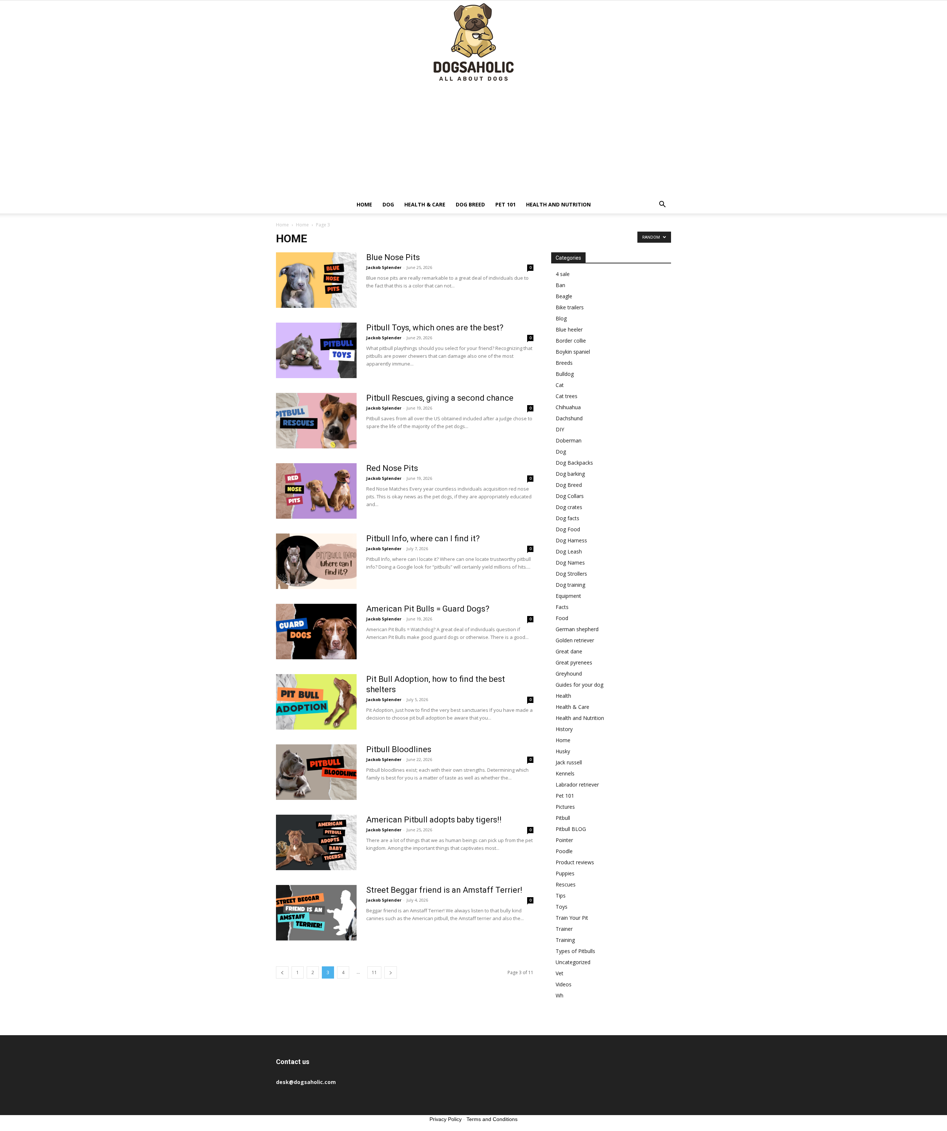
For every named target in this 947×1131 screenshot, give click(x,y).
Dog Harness (571, 540)
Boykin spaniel (573, 351)
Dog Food (568, 529)
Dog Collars (570, 495)
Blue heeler (569, 329)
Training (565, 939)
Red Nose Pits (392, 468)
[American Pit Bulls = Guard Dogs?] (316, 631)
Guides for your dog (579, 684)
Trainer (564, 928)
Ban (560, 285)
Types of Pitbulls (575, 951)
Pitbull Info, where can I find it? (423, 538)
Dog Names (570, 562)
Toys (561, 906)
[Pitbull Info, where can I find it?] (316, 561)
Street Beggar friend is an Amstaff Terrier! (444, 890)
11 (374, 972)
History (564, 729)
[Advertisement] (473, 140)
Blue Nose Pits (393, 257)
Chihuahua (568, 407)
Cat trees (566, 396)
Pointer (564, 840)
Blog (561, 318)
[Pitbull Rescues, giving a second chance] (316, 420)
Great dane (569, 651)
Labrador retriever (577, 784)
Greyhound (569, 673)
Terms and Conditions (492, 1119)
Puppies (565, 873)
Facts (562, 606)
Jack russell (569, 762)
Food (562, 618)
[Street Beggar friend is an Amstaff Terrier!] (316, 912)
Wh (559, 995)
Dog (388, 204)
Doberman (569, 440)
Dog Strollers (571, 573)
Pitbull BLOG (571, 828)
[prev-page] (282, 972)
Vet (559, 973)
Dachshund (569, 418)
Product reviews (575, 862)
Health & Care (424, 204)
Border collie (571, 340)
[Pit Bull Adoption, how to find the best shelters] (316, 702)
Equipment (568, 595)
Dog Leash (569, 551)
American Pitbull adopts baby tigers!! (434, 819)
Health (563, 695)
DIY (560, 429)
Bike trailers (570, 307)
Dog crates (569, 507)
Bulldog (565, 373)
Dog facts (567, 518)
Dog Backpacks (574, 462)
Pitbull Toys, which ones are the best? (434, 327)
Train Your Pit (572, 917)
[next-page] (390, 972)
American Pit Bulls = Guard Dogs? (427, 608)
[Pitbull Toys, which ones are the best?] (316, 350)
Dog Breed (470, 204)
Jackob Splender (383, 267)
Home (364, 204)
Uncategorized (573, 962)
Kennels (565, 773)
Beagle (564, 296)
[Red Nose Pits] (316, 491)
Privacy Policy (445, 1119)
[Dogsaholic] (473, 43)
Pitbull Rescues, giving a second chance (439, 398)
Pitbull (563, 817)
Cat (560, 384)
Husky (563, 751)
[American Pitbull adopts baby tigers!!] (316, 842)
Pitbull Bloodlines (398, 749)
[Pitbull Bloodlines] (316, 772)
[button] (662, 205)
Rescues (566, 884)
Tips (561, 895)
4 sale (563, 273)
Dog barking (570, 473)
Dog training (570, 584)
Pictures (565, 806)
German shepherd (577, 629)
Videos (564, 984)
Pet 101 (505, 204)
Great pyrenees (574, 662)
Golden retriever (575, 640)
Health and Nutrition (558, 204)
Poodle (564, 851)
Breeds (564, 362)
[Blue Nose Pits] (316, 280)
